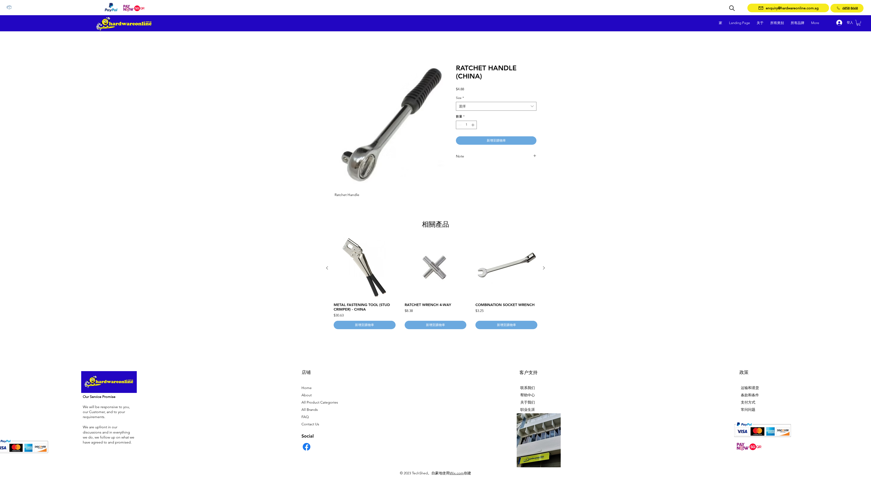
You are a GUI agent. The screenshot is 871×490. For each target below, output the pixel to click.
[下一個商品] (544, 268)
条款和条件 (750, 395)
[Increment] (473, 125)
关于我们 (527, 402)
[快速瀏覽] (365, 268)
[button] (858, 23)
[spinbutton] (466, 125)
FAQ (305, 417)
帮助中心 (527, 395)
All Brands (309, 410)
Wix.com (457, 473)
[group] (435, 283)
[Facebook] (306, 447)
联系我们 (527, 388)
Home (306, 388)
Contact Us (310, 424)
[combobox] (496, 106)
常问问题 (748, 410)
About (306, 395)
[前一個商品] (327, 268)
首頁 (338, 48)
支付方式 (748, 402)
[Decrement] (459, 125)
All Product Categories (319, 402)
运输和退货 (750, 388)
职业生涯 (527, 410)
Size (460, 98)
